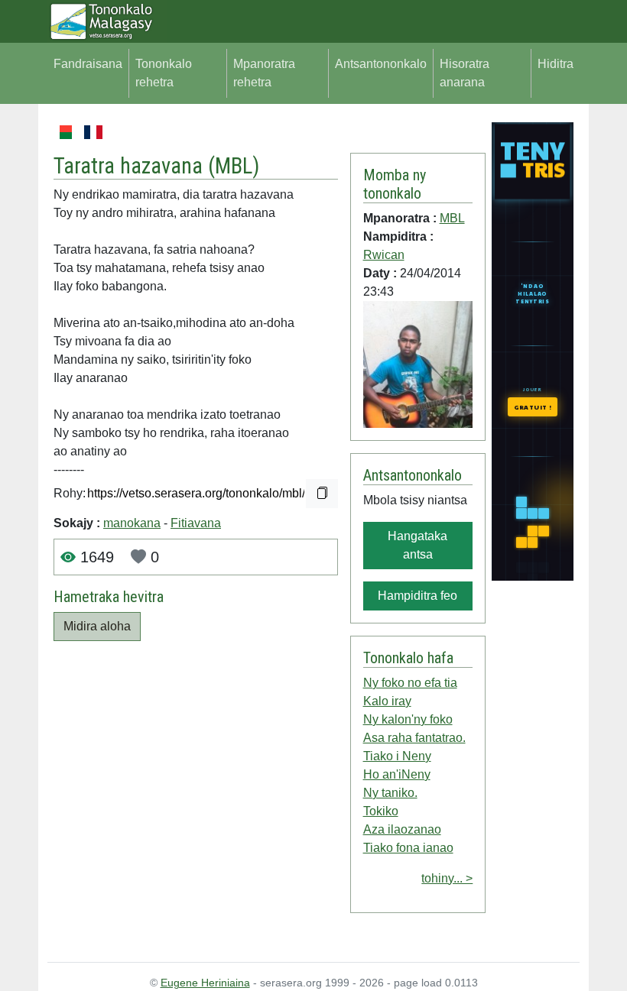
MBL (233, 166)
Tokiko (380, 811)
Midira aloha (97, 626)
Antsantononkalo (381, 63)
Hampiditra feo (417, 595)
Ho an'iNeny (396, 774)
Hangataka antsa (417, 545)
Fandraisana (88, 63)
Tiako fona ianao (408, 847)
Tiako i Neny (397, 756)
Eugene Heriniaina (205, 982)
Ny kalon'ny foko (408, 719)
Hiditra (555, 63)
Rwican (383, 254)
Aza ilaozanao (402, 829)
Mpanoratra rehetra (264, 73)
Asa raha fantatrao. (414, 737)
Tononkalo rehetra (163, 73)
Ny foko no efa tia (410, 682)
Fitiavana (196, 523)
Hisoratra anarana (464, 73)
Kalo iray (387, 701)
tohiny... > (447, 878)
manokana (132, 523)
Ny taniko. (390, 792)
